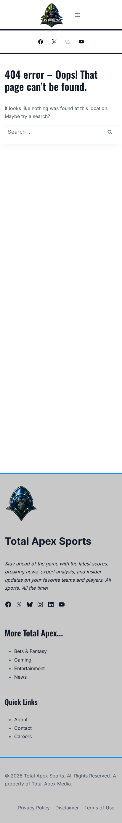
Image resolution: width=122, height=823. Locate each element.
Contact (23, 728)
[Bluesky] (68, 41)
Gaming (22, 660)
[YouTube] (81, 41)
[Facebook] (40, 41)
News (20, 677)
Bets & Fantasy (30, 651)
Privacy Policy (34, 808)
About (21, 719)
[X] (54, 41)
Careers (23, 736)
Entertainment (29, 668)
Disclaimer (67, 808)
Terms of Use (99, 808)
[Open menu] (77, 15)
